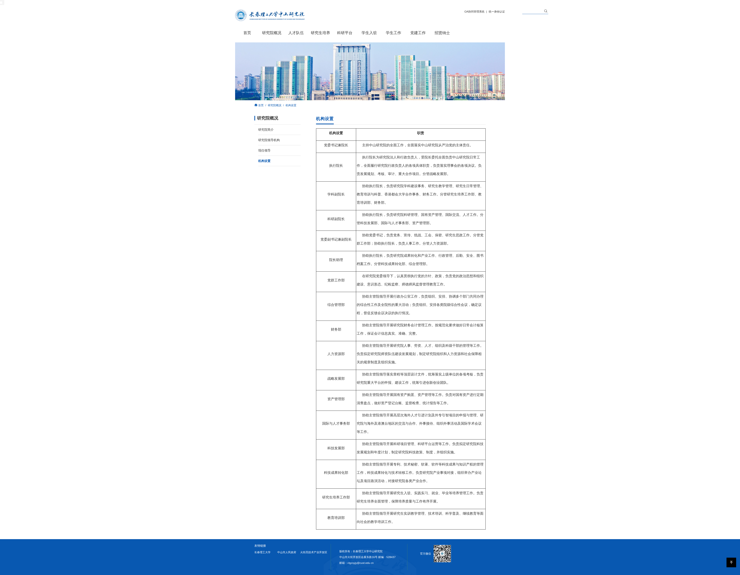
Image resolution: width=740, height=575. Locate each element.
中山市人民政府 (286, 552)
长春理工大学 (262, 552)
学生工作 (393, 33)
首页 (247, 33)
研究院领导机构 (269, 140)
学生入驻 (369, 33)
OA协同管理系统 (474, 11)
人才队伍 (296, 33)
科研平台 (344, 33)
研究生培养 (320, 33)
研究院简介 (266, 129)
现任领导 (264, 150)
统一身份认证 (497, 11)
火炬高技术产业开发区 (313, 552)
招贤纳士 (442, 33)
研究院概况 (271, 33)
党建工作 (418, 33)
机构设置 (264, 160)
